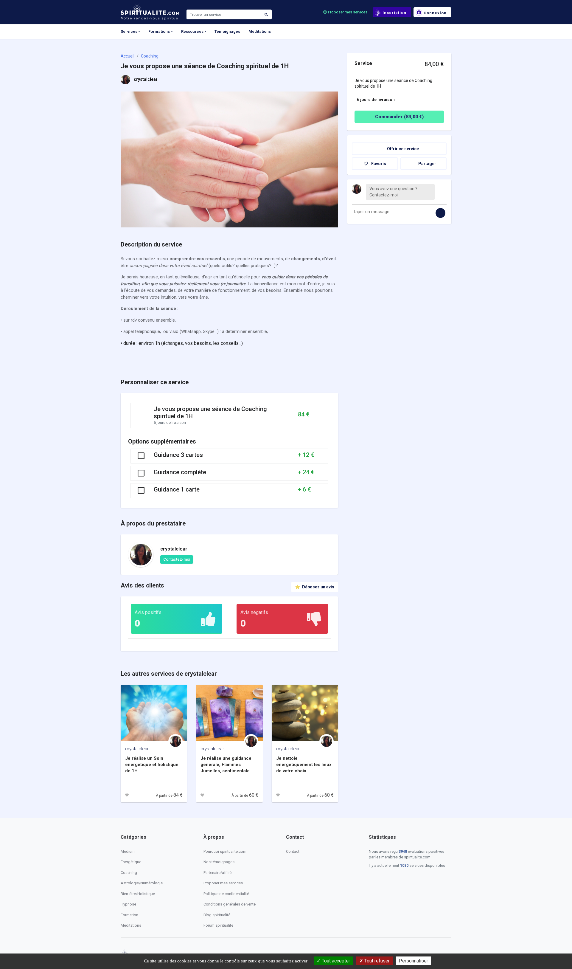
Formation (129, 915)
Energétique (131, 862)
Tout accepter (335, 961)
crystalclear (146, 79)
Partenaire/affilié (217, 872)
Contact (292, 851)
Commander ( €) (399, 117)
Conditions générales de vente (229, 904)
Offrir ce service (402, 148)
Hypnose (128, 904)
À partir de (169, 795)
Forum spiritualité (218, 925)
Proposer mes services (347, 12)
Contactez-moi (176, 559)
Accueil (127, 56)
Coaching (149, 56)
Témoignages (227, 31)
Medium (128, 851)
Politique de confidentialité (226, 894)
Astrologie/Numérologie (142, 883)
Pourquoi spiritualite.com (224, 851)
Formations (159, 31)
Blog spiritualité (216, 915)
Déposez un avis (317, 586)
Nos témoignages (218, 862)
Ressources (192, 31)
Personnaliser (413, 961)
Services (129, 31)
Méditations (259, 31)
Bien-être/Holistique (138, 894)
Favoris (378, 163)
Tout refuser (376, 961)
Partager (426, 163)
